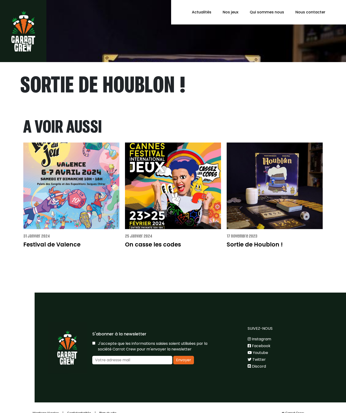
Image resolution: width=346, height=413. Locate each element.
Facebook (260, 346)
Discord (258, 366)
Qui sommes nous (267, 12)
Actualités (201, 12)
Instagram (261, 339)
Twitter (258, 359)
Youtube (260, 352)
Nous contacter (310, 12)
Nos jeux (230, 12)
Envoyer (183, 360)
